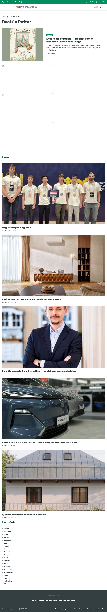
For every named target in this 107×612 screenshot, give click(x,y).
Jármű (6, 546)
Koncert (7, 552)
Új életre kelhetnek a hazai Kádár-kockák (24, 514)
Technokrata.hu (38, 600)
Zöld (5, 584)
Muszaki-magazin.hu (67, 600)
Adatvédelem (100, 609)
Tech (6, 575)
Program (7, 566)
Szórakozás (8, 572)
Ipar (5, 543)
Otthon (6, 563)
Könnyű (6, 555)
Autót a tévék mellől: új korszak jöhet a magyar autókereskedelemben (40, 442)
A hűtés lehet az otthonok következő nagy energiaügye (31, 299)
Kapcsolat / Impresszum (63, 609)
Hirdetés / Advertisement (83, 609)
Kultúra (7, 560)
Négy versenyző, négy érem (16, 227)
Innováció (7, 540)
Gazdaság (7, 537)
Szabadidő (8, 569)
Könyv (49, 35)
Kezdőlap (5, 16)
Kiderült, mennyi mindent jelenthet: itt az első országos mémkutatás (39, 371)
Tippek (7, 578)
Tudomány (8, 581)
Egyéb (6, 534)
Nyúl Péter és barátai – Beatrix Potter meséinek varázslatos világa (69, 40)
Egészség (7, 531)
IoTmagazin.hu (51, 600)
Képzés (7, 549)
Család (6, 528)
